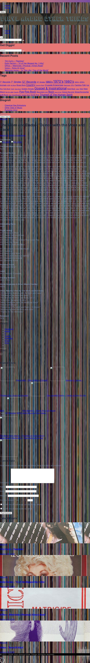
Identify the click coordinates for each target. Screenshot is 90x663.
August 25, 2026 (7, 586)
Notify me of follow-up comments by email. (22, 504)
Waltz (43, 413)
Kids (81, 89)
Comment (5, 482)
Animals (3, 85)
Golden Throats (28, 89)
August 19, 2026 (7, 652)
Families (78, 85)
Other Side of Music (13, 107)
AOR (8, 85)
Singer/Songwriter (82, 92)
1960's (49, 81)
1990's (77, 82)
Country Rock (40, 85)
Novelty (16, 92)
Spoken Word (26, 95)
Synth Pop (35, 95)
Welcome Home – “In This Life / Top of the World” (27, 70)
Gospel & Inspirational (50, 88)
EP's (72, 85)
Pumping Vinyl (11, 110)
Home (7, 5)
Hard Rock (71, 89)
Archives (4, 114)
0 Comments (20, 135)
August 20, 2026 (7, 619)
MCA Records (29, 413)
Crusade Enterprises (54, 85)
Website (3, 495)
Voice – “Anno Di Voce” (15, 68)
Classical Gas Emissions (15, 105)
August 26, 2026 (7, 554)
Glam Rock (18, 89)
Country (30, 84)
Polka (37, 413)
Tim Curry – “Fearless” (14, 61)
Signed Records (68, 92)
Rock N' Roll (58, 92)
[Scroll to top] (1, 657)
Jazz (77, 89)
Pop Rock (30, 91)
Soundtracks (16, 95)
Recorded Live (42, 92)
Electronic (67, 85)
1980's (69, 81)
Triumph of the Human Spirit (56, 94)
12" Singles (41, 82)
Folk (84, 85)
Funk (12, 89)
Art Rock (13, 85)
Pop (21, 91)
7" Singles (16, 82)
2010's (82, 82)
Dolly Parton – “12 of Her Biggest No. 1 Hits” (24, 63)
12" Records (29, 81)
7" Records (5, 82)
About (7, 8)
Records (3, 119)
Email (2, 491)
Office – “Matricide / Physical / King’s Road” (24, 65)
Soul (10, 95)
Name (2, 487)
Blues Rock (21, 85)
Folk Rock (6, 89)
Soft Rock (4, 95)
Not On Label (9, 92)
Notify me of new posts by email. (17, 508)
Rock (51, 91)
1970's (58, 81)
